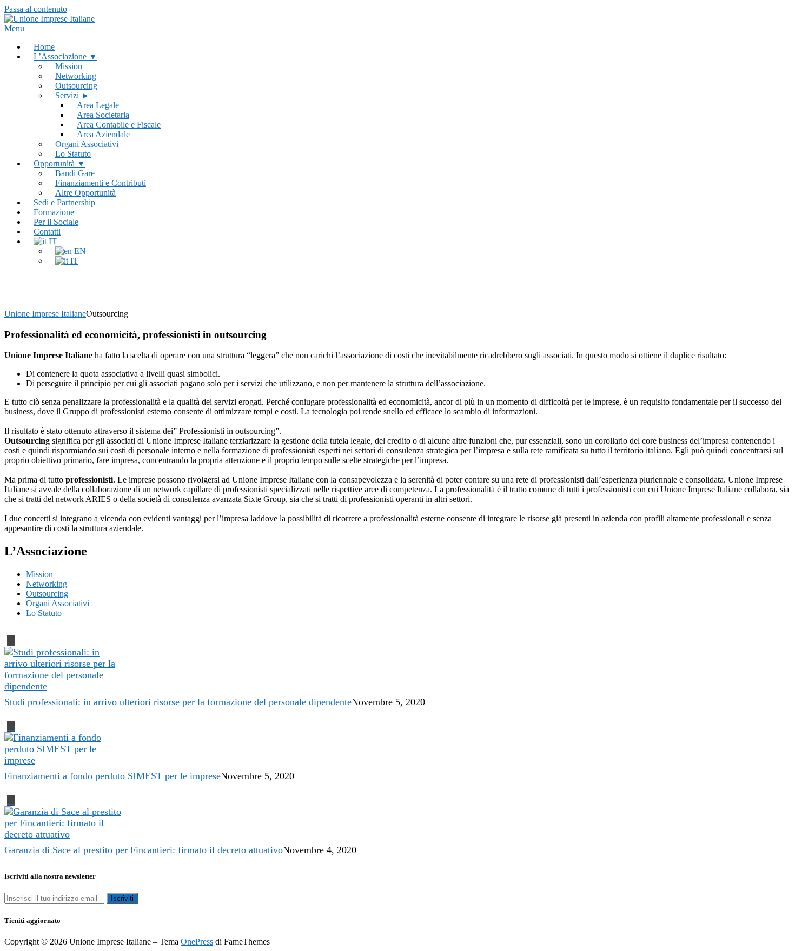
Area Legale (98, 105)
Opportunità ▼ (59, 163)
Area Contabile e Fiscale (119, 124)
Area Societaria (103, 114)
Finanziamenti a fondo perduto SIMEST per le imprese (112, 776)
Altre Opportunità (85, 192)
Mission (68, 66)
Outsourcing (76, 85)
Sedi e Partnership (64, 202)
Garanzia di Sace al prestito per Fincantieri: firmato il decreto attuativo (143, 850)
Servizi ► (72, 95)
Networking (75, 76)
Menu (14, 28)
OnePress (197, 941)
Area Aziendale (103, 134)
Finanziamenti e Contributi (100, 182)
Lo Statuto (73, 153)
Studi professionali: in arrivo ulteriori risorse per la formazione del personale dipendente (178, 701)
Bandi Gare (75, 173)
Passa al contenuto (35, 9)
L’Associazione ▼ (65, 56)
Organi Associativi (86, 144)
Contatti (47, 231)
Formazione (54, 212)
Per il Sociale (56, 221)
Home (44, 46)
